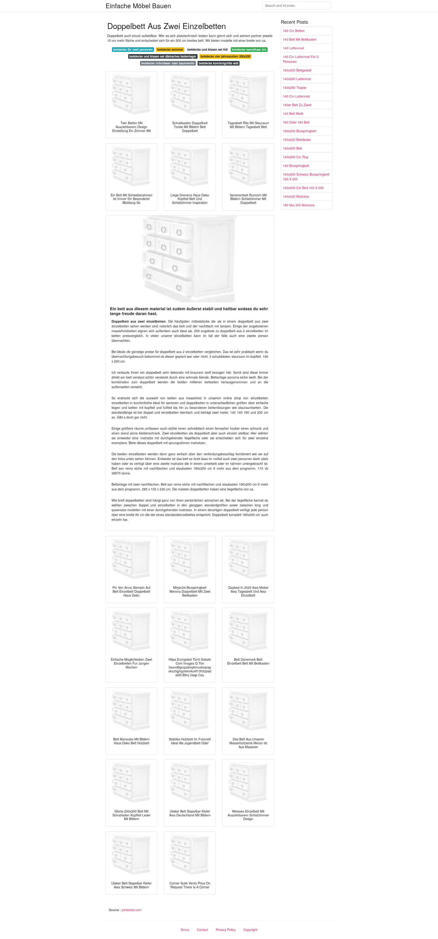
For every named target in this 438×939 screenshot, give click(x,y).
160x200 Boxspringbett (299, 131)
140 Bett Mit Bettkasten (299, 39)
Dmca (185, 929)
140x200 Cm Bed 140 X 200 (303, 187)
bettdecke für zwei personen (133, 49)
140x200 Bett (292, 148)
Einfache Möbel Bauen (138, 5)
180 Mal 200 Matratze (299, 205)
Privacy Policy (226, 929)
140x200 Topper (295, 87)
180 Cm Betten (294, 30)
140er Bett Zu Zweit (297, 105)
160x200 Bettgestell (297, 70)
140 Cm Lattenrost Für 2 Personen (300, 59)
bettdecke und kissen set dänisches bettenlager (162, 56)
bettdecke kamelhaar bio (249, 49)
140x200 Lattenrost (297, 78)
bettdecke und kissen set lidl (207, 49)
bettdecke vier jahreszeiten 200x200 (225, 56)
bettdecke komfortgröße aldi (218, 63)
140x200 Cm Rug (295, 157)
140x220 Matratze (296, 196)
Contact (202, 929)
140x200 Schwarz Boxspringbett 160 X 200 (306, 176)
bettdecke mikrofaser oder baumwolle (167, 63)
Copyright (250, 929)
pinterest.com (131, 909)
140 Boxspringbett (296, 165)
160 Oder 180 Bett (296, 122)
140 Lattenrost (293, 48)
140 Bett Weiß (293, 113)
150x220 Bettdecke (297, 139)
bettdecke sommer (170, 49)
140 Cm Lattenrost (296, 96)
